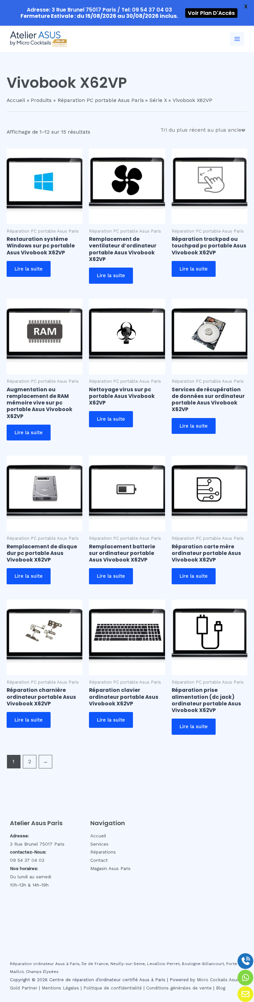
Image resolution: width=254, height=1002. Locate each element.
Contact (99, 860)
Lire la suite (29, 269)
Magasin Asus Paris (110, 868)
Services (99, 844)
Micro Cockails (212, 979)
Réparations (103, 852)
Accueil (98, 835)
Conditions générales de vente (179, 988)
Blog (220, 988)
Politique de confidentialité (112, 988)
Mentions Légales (60, 988)
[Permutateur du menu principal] (237, 39)
